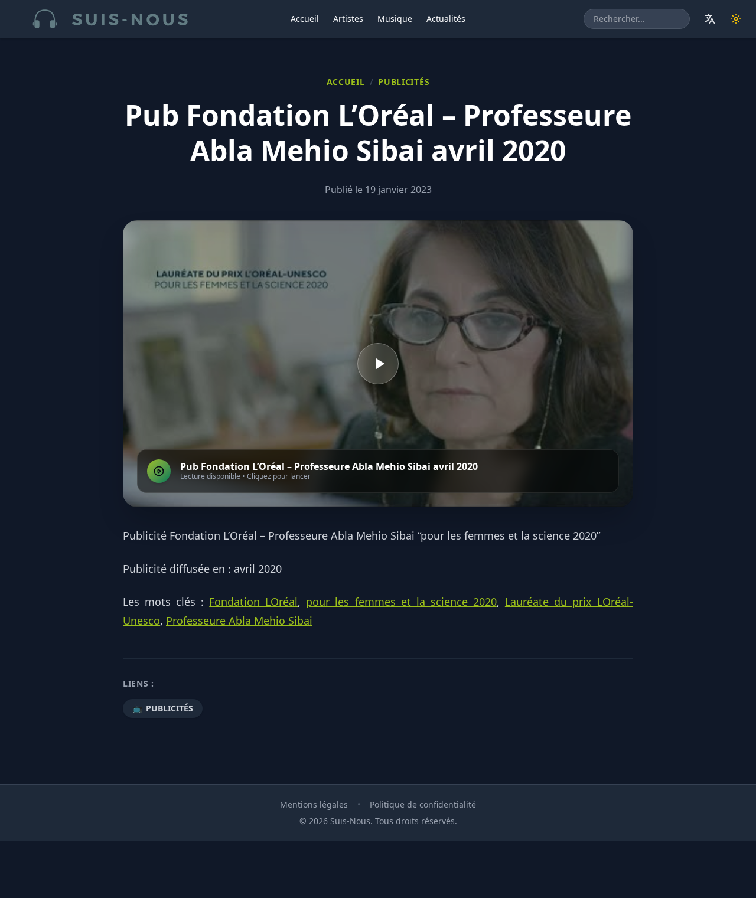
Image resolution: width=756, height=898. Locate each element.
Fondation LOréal (253, 602)
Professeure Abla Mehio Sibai (239, 620)
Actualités (445, 18)
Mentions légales (314, 804)
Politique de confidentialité (423, 804)
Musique (394, 18)
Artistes (348, 18)
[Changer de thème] (736, 19)
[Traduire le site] (710, 19)
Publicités (403, 81)
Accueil (305, 18)
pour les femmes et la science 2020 (401, 602)
